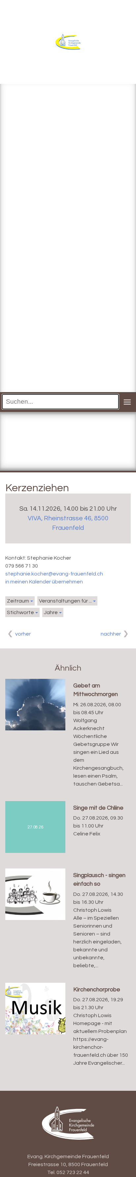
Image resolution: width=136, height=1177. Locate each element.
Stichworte (20, 612)
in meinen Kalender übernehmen (44, 581)
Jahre (51, 612)
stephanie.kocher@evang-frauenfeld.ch (54, 573)
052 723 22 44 (72, 1172)
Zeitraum (18, 601)
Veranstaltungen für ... (65, 601)
